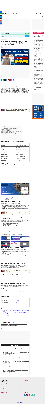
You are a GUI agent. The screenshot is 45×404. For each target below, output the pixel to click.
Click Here (17, 298)
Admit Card (25, 387)
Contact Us (2, 395)
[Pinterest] (10, 80)
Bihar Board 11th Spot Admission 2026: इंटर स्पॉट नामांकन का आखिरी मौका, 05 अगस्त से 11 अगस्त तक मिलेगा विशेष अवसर (15, 367)
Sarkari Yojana (15, 13)
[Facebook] (2, 80)
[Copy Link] (12, 80)
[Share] (13, 80)
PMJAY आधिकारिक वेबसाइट (19, 152)
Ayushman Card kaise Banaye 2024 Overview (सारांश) (9, 128)
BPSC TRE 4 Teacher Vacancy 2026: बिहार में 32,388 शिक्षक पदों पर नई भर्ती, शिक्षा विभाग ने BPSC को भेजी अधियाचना (16, 362)
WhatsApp (17, 305)
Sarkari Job (21, 13)
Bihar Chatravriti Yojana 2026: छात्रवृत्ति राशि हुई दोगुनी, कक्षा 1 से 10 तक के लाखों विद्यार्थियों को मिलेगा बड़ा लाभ (15, 358)
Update (6, 39)
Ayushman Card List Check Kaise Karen (8, 132)
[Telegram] (7, 80)
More (41, 13)
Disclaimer (2, 397)
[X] (5, 80)
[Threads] (8, 80)
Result (37, 13)
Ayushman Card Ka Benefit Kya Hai (7, 130)
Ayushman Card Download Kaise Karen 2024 (8, 136)
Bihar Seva (5, 46)
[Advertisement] (22, 6)
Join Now (27, 33)
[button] (42, 16)
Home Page (2, 393)
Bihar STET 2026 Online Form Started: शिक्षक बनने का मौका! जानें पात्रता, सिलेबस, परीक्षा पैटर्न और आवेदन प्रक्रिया (38, 54)
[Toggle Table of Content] (20, 127)
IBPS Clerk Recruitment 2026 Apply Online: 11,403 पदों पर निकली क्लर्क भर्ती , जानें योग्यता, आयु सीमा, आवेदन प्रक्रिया (38, 78)
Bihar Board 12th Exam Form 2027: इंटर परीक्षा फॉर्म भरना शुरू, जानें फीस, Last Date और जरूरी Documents (16, 349)
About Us (2, 394)
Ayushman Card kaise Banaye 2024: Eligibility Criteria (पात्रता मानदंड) (11, 131)
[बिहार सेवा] (4, 13)
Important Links (4, 138)
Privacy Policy (3, 396)
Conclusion (4, 137)
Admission (27, 13)
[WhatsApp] (3, 80)
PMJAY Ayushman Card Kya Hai (6, 129)
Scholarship (32, 13)
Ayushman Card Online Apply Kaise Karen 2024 (9, 133)
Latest (10, 13)
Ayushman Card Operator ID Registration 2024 (9, 134)
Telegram (21, 305)
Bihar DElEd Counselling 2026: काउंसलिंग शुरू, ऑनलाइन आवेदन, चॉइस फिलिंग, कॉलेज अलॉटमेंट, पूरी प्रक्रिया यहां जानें (38, 70)
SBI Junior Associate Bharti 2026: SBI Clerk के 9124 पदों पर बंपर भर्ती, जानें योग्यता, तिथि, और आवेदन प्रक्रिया (39, 45)
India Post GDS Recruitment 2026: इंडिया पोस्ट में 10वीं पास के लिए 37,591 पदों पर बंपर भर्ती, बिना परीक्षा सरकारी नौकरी (38, 40)
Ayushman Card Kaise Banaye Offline (8, 135)
